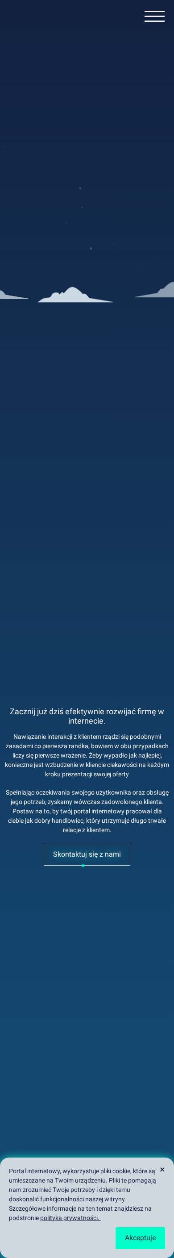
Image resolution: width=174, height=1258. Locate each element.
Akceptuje (140, 1237)
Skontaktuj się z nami (87, 854)
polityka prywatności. (70, 1217)
